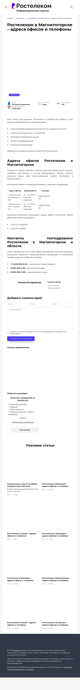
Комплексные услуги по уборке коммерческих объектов (22, 485)
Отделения (14, 95)
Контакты (30, 669)
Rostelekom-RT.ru (20, 650)
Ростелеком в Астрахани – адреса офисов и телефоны (55, 624)
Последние (25, 430)
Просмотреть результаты (23, 422)
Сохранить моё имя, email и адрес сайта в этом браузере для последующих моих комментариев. (38, 332)
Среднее (14, 407)
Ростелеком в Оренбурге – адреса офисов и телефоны (55, 535)
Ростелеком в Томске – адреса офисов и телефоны (21, 535)
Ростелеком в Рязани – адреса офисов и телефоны (21, 624)
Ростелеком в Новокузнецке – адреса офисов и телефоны (56, 579)
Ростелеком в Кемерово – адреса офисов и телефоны (20, 579)
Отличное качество (18, 404)
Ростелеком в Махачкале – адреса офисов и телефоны (55, 485)
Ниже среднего (17, 409)
